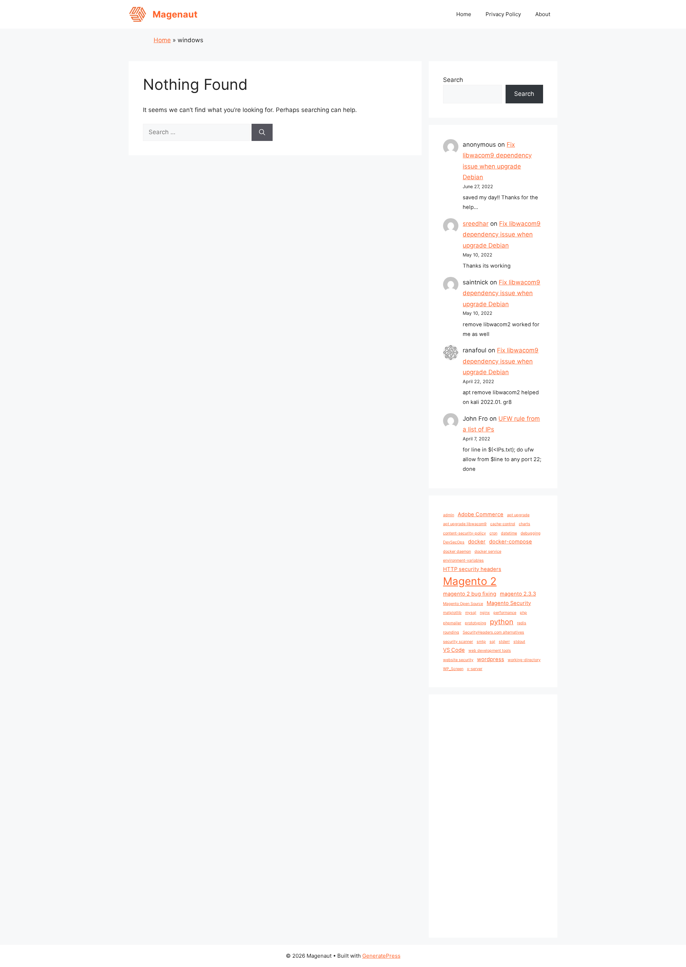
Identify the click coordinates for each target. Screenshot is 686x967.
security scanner (458, 641)
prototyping (475, 623)
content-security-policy (464, 533)
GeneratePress (381, 955)
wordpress (490, 659)
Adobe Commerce (480, 514)
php (523, 612)
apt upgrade (518, 515)
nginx (485, 612)
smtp (481, 641)
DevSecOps (453, 542)
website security (458, 660)
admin (448, 515)
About (542, 14)
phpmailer (452, 623)
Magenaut (175, 14)
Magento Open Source (463, 603)
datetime (509, 533)
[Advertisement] (493, 816)
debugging (531, 533)
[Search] (262, 132)
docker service (487, 551)
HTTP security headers (472, 569)
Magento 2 (470, 581)
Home (463, 14)
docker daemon (457, 551)
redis (521, 623)
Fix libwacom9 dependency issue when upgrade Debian (502, 234)
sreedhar (475, 223)
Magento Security (509, 603)
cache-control (502, 524)
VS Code (454, 650)
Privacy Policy (503, 14)
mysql (470, 612)
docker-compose (510, 541)
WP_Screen (453, 668)
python (501, 621)
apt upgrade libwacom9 (465, 524)
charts (524, 524)
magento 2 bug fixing (469, 594)
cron (493, 533)
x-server (474, 668)
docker (477, 541)
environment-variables (463, 560)
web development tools (489, 650)
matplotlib (452, 612)
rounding (451, 632)
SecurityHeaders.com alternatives (493, 632)
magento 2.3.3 (518, 594)
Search (453, 79)
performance (504, 612)
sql (492, 641)
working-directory (524, 660)
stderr (504, 641)
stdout (519, 641)
